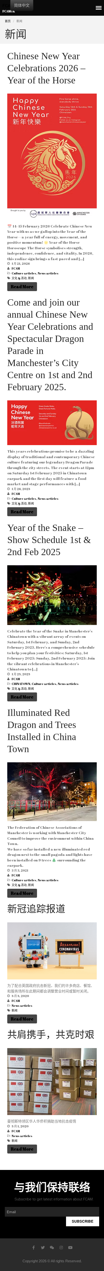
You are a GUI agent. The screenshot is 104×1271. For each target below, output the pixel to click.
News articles (48, 273)
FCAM (16, 268)
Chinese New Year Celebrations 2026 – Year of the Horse (46, 68)
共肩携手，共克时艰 (50, 1034)
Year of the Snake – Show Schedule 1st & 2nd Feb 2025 (49, 539)
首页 (8, 21)
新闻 (31, 278)
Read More (22, 286)
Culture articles (24, 273)
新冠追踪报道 (36, 909)
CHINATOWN (21, 684)
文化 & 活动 (19, 278)
